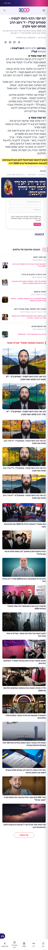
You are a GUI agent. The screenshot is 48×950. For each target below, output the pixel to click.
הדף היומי (30, 48)
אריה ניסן (42, 38)
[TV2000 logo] (24, 10)
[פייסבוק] (14, 42)
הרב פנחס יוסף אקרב (15, 175)
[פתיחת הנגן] (2, 936)
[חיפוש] (4, 10)
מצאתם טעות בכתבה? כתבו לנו (37, 166)
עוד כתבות (24, 835)
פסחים (42, 51)
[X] (10, 42)
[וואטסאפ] (5, 42)
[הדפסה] (19, 42)
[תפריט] (43, 10)
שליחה (37, 224)
